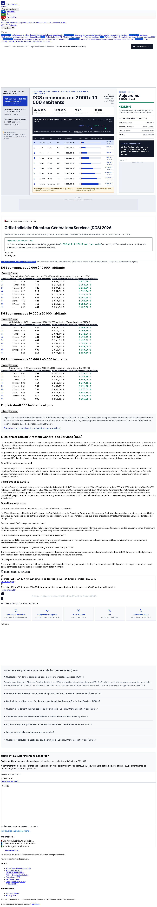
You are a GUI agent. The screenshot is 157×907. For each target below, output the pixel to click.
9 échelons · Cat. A (15, 101)
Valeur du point (41, 22)
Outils (4, 20)
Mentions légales (12, 893)
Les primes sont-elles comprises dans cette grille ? (30, 732)
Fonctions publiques (9, 9)
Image (14, 274)
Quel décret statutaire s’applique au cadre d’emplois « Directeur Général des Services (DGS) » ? (51, 739)
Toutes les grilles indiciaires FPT (18, 868)
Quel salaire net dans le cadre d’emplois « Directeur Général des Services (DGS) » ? (45, 677)
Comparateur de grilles (26, 22)
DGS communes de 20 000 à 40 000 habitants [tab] (90, 262)
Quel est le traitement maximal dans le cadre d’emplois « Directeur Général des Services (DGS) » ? (52, 708)
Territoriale (8, 12)
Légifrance (36, 904)
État (6, 14)
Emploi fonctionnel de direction (42, 47)
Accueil (4, 6)
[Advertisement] (78, 69)
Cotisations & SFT (59, 22)
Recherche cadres (13, 879)
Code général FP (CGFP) (16, 882)
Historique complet (9, 781)
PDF (5, 274)
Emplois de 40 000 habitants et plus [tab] (123, 262)
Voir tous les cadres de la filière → (16, 831)
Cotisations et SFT (13, 877)
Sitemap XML (11, 895)
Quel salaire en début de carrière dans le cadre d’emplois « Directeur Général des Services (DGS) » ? (53, 701)
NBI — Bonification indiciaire (17, 875)
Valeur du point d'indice (15, 873)
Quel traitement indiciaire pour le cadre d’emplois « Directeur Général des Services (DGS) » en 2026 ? (53, 693)
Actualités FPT (12, 884)
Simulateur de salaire (9, 22)
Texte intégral (7, 581)
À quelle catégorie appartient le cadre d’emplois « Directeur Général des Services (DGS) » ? (49, 724)
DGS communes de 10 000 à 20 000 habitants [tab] (54, 262)
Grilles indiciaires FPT (20, 47)
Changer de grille (141, 47)
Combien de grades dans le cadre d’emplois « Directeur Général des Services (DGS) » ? (47, 716)
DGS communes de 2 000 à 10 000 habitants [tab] (18, 262)
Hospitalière (9, 17)
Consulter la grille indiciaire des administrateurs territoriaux (32, 428)
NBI (49, 22)
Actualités (13, 25)
